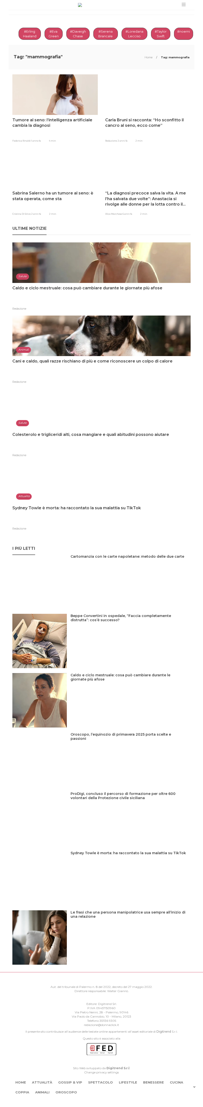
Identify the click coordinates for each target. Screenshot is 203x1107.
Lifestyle (128, 1082)
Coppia (22, 1092)
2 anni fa (122, 140)
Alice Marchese (114, 214)
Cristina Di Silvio (21, 214)
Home (149, 57)
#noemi (183, 31)
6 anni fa (127, 214)
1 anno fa (36, 140)
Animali (42, 1092)
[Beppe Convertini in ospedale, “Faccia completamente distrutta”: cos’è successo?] (131, 626)
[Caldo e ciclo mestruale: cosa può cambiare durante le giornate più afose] (131, 685)
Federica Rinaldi (21, 140)
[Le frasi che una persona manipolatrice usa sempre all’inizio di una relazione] (131, 923)
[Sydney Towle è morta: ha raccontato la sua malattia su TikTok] (130, 863)
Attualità (42, 1082)
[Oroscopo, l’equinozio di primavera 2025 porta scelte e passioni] (131, 745)
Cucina (176, 1082)
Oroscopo (66, 1092)
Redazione (111, 140)
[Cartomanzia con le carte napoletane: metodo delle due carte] (129, 567)
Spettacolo (100, 1082)
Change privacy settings (101, 1072)
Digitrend (163, 1031)
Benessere (153, 1082)
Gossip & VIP (70, 1082)
